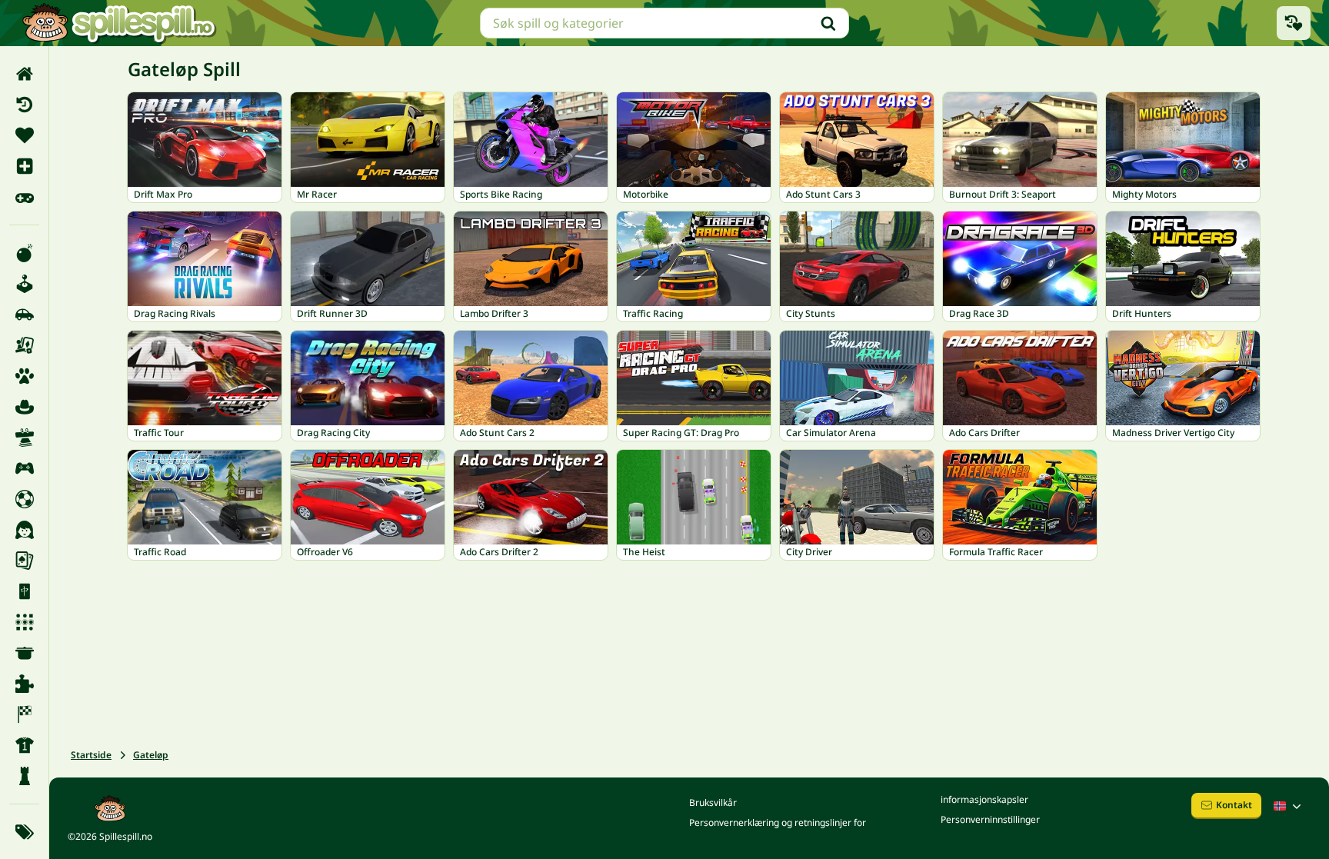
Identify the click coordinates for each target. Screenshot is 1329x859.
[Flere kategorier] (24, 832)
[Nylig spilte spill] (1294, 23)
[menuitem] (24, 73)
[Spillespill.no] (118, 23)
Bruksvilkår (713, 802)
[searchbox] (664, 23)
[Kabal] (24, 560)
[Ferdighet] (24, 437)
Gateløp (150, 754)
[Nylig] (24, 104)
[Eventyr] (24, 406)
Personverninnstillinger (990, 819)
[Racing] (24, 714)
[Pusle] (24, 683)
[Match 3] (24, 622)
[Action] (24, 253)
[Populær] (24, 196)
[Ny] (24, 166)
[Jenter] (24, 529)
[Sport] (24, 745)
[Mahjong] (24, 591)
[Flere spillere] (24, 468)
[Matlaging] (24, 653)
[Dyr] (24, 376)
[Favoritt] (24, 135)
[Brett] (24, 345)
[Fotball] (24, 499)
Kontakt (1234, 804)
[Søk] (828, 23)
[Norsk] (1289, 806)
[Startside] (24, 73)
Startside (91, 754)
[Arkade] (24, 283)
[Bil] (24, 314)
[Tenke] (24, 776)
